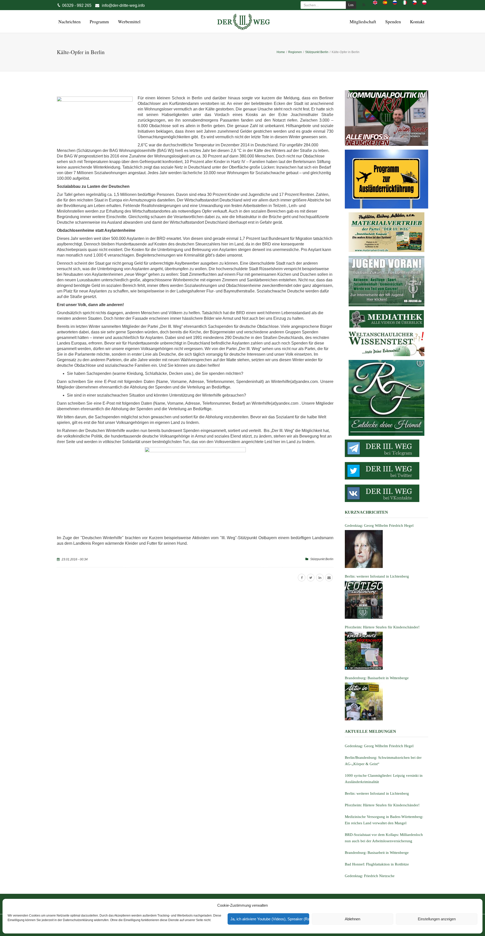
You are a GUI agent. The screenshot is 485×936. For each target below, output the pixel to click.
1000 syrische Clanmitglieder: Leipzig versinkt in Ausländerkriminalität (384, 778)
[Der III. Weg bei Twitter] (386, 471)
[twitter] (310, 577)
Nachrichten (69, 21)
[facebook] (301, 577)
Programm (98, 21)
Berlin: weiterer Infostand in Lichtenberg (377, 793)
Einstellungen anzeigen (437, 919)
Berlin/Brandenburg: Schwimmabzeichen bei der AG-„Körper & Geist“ (383, 761)
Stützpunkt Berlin (321, 559)
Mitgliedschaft (362, 21)
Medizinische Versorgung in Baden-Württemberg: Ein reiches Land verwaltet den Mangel (384, 820)
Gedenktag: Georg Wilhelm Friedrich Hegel (379, 746)
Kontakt (416, 21)
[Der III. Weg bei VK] (386, 493)
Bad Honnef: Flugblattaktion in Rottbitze (377, 864)
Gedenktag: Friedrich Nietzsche (370, 876)
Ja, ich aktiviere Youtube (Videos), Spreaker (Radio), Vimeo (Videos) (269, 919)
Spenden (392, 21)
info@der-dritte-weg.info (123, 5)
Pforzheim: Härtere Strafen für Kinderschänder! (382, 805)
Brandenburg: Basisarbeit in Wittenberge (377, 853)
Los (351, 5)
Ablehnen (352, 919)
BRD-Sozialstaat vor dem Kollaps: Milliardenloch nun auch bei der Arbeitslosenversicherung (384, 838)
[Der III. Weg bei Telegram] (386, 448)
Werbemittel (128, 21)
